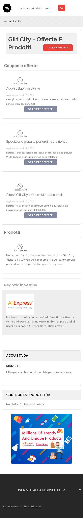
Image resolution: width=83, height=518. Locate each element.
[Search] (61, 8)
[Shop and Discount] (7, 8)
